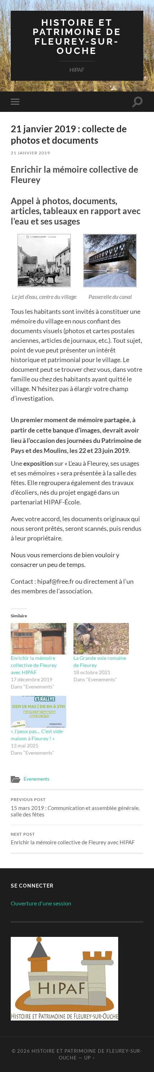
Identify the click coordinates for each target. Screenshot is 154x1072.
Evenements (36, 779)
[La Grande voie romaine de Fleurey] (101, 639)
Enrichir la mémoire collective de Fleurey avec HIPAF (34, 665)
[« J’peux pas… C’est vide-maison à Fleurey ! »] (38, 712)
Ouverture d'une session (41, 903)
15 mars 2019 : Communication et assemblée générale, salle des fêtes (75, 807)
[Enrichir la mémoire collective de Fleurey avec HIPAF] (38, 639)
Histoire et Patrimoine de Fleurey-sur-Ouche (77, 36)
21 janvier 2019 (30, 152)
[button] (44, 267)
